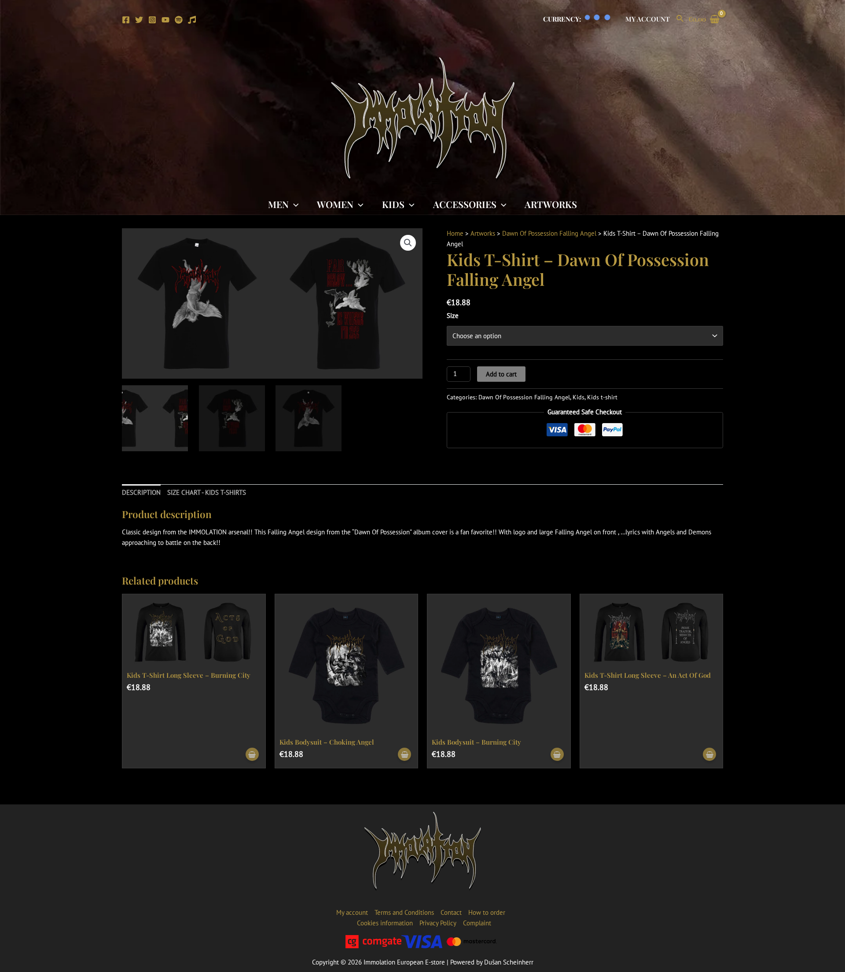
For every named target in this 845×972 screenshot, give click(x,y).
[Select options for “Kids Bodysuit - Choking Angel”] (404, 754)
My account (647, 19)
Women (335, 204)
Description (141, 492)
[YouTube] (165, 20)
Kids (393, 204)
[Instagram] (152, 20)
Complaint (477, 923)
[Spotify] (179, 20)
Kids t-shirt (602, 397)
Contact (451, 912)
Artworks (551, 204)
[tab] (141, 492)
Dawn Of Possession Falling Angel (549, 233)
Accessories (464, 204)
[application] (294, 204)
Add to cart (501, 374)
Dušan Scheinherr (508, 962)
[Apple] (192, 20)
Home (455, 233)
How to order (486, 912)
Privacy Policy (437, 923)
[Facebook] (126, 20)
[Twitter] (139, 20)
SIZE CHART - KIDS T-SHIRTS (206, 492)
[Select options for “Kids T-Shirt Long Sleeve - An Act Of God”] (709, 754)
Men (278, 204)
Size (453, 315)
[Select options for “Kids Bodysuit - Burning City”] (557, 754)
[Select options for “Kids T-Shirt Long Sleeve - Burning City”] (252, 754)
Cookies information (385, 923)
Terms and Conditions (404, 912)
